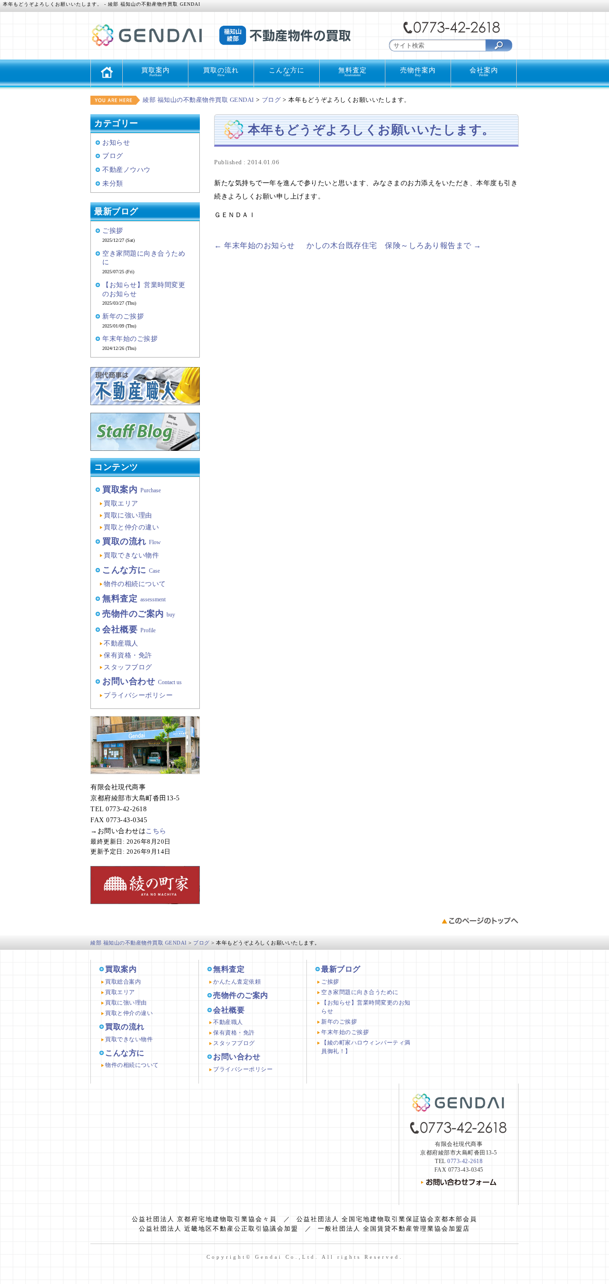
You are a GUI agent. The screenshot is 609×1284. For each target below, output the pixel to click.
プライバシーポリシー (138, 695)
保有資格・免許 (128, 655)
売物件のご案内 (138, 613)
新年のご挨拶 (123, 316)
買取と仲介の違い (131, 527)
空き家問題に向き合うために (360, 992)
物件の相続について (135, 583)
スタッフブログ (128, 667)
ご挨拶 (112, 230)
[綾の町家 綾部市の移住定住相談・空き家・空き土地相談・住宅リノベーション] (145, 911)
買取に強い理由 (128, 515)
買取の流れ (221, 71)
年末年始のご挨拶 (129, 338)
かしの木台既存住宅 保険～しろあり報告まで (393, 245)
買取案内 (155, 71)
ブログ (112, 155)
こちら (156, 831)
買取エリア (121, 503)
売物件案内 (418, 71)
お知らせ (116, 142)
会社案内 (484, 71)
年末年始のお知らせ (254, 245)
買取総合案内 (123, 981)
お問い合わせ (142, 681)
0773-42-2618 (464, 1161)
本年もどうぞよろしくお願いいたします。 (371, 130)
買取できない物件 (131, 555)
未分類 (112, 183)
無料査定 (352, 71)
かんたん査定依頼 (237, 981)
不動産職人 (121, 643)
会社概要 (129, 629)
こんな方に (286, 71)
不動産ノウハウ (126, 169)
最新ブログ (341, 969)
